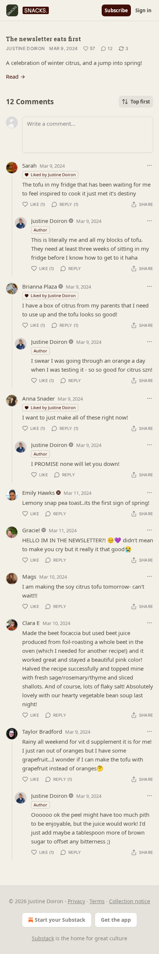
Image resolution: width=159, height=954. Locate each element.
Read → (15, 76)
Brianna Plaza (39, 286)
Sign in (143, 10)
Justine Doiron (25, 48)
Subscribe (116, 10)
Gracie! (31, 530)
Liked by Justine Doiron (53, 174)
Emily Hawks (38, 492)
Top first (140, 101)
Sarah (29, 165)
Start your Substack (60, 919)
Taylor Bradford (42, 731)
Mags (29, 576)
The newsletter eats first (43, 39)
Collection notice (129, 901)
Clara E (31, 622)
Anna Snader (38, 398)
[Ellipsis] (149, 165)
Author (40, 230)
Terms (97, 901)
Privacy (76, 901)
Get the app (116, 919)
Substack (43, 938)
